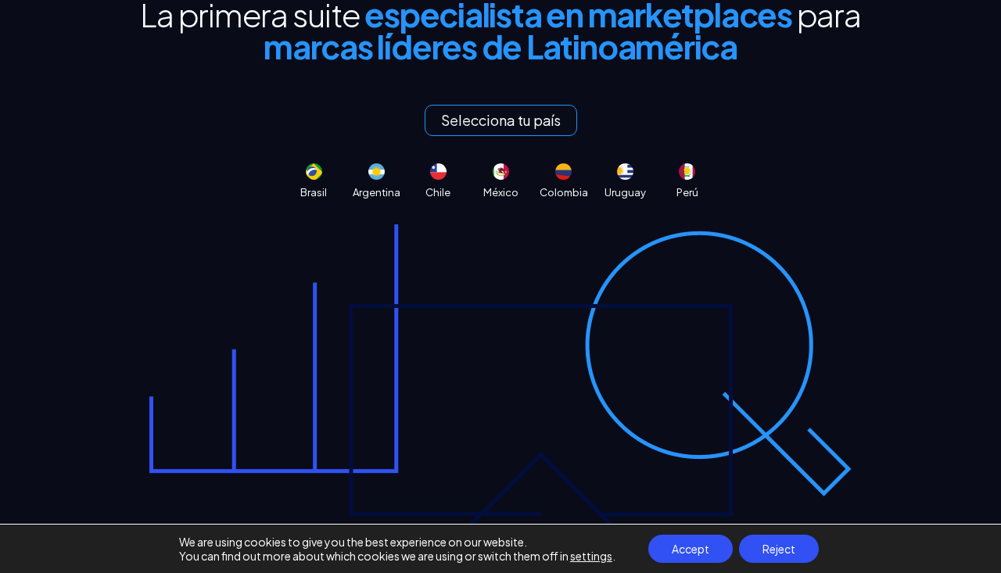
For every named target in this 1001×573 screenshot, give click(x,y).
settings (591, 556)
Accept (690, 549)
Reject (778, 549)
